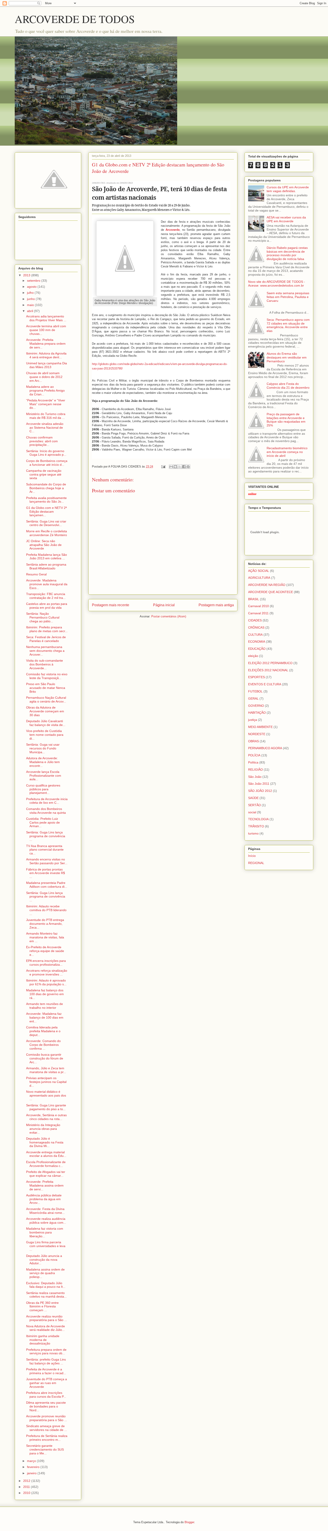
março (32, 1461)
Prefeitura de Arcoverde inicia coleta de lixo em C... (47, 801)
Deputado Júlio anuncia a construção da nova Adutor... (44, 1259)
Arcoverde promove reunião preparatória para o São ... (46, 1418)
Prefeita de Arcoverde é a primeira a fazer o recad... (46, 1371)
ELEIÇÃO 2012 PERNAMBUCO (270, 663)
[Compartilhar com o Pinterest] (188, 466)
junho (31, 299)
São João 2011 (258, 783)
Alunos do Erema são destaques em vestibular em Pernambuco (287, 357)
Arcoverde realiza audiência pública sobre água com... (46, 1220)
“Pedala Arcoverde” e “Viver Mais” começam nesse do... (45, 404)
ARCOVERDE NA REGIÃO (266, 585)
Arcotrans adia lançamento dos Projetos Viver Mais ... (46, 318)
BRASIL (253, 599)
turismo (253, 833)
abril (30, 311)
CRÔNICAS (256, 627)
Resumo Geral (36, 574)
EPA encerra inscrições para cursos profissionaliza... (46, 962)
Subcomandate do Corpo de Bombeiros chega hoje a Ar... (46, 488)
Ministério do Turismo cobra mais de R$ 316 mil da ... (45, 415)
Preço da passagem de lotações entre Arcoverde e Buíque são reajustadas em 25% (286, 419)
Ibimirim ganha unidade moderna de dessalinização (42, 1339)
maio (31, 305)
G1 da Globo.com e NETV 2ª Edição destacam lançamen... (46, 511)
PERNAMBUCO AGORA (265, 748)
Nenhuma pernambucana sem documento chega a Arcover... (45, 650)
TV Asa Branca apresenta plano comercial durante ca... (45, 849)
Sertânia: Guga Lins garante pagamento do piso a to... (46, 1107)
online (252, 494)
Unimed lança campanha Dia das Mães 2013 (46, 365)
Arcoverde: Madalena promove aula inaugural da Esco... (46, 584)
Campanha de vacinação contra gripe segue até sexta (43, 474)
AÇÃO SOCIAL (258, 571)
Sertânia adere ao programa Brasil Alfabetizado (46, 566)
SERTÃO (254, 805)
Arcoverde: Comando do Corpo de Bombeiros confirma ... (43, 1044)
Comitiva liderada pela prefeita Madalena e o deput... (43, 1031)
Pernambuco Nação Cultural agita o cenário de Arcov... (46, 699)
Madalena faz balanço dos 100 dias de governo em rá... (45, 994)
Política (253, 762)
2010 (27, 1493)
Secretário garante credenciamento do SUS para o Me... (45, 1449)
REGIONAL (256, 863)
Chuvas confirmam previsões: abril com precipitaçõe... (42, 441)
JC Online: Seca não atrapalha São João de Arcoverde (44, 544)
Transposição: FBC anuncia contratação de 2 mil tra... (46, 596)
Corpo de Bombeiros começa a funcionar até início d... (46, 462)
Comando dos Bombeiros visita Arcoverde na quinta (46, 810)
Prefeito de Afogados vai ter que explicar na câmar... (45, 1173)
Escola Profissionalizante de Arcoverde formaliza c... (46, 1164)
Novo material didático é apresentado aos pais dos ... (46, 1095)
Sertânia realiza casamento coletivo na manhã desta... (46, 1294)
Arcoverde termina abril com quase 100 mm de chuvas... (46, 330)
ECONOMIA (256, 641)
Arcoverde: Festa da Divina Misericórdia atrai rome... (45, 1210)
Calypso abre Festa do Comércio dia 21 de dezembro (288, 385)
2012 (27, 1481)
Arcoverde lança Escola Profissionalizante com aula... (43, 775)
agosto (32, 286)
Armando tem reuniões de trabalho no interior (44, 1005)
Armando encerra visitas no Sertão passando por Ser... (46, 861)
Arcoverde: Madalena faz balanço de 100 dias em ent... (44, 1017)
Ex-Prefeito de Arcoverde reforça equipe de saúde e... (45, 950)
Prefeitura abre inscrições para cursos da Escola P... (46, 1394)
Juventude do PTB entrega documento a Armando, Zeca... (45, 923)
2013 (27, 275)
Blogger (189, 1522)
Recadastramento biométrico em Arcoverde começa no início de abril (287, 451)
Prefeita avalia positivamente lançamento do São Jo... (46, 499)
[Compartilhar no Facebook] (184, 466)
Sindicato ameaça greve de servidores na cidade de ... (46, 1428)
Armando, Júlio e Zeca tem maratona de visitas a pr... (46, 1070)
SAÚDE (253, 798)
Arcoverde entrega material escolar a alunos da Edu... (46, 1154)
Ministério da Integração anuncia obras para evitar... (43, 1128)
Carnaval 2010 (258, 606)
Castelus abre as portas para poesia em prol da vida (46, 605)
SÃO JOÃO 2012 (260, 791)
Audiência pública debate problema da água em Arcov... (44, 1199)
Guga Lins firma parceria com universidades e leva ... (45, 1246)
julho (31, 292)
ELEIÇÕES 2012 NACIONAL (268, 670)
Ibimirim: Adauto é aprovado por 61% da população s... (46, 982)
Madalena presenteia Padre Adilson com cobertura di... (46, 884)
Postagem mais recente (110, 605)
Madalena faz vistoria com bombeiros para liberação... (44, 1232)
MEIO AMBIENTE (260, 727)
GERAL (253, 698)
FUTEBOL (255, 691)
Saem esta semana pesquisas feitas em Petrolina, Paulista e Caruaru (288, 296)
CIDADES (255, 620)
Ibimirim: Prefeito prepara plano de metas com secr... (47, 629)
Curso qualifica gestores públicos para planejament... (43, 789)
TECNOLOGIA (258, 819)
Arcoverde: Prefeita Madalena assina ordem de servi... (45, 1185)
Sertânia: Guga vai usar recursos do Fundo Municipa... (43, 748)
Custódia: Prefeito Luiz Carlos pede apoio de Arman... (43, 822)
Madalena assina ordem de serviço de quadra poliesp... (45, 1273)
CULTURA (255, 634)
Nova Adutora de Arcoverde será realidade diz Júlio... (45, 1328)
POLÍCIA (254, 755)
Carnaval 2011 (258, 613)
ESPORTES (256, 677)
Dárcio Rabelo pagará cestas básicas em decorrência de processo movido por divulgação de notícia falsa (287, 253)
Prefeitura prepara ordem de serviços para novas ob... (46, 1351)
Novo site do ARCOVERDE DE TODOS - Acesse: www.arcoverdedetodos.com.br (276, 283)
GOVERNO (256, 705)
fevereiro (33, 1467)
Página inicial (164, 605)
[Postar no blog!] (175, 466)
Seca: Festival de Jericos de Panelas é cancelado (46, 639)
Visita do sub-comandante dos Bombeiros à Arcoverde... (44, 664)
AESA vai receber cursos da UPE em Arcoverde (286, 219)
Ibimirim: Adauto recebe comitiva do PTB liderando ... (46, 910)
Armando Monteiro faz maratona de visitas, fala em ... (45, 937)
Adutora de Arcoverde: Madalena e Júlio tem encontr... (43, 762)
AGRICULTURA (259, 577)
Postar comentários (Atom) (168, 616)
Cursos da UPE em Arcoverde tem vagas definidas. (288, 189)
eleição (253, 656)
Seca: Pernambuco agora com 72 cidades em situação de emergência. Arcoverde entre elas (288, 325)
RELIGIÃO (255, 769)
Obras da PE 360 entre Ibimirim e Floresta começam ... (42, 1306)
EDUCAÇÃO (257, 648)
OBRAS (253, 741)
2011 (27, 1487)
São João (255, 776)
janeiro (32, 1473)
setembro (34, 280)
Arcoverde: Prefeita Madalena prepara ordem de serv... (46, 343)
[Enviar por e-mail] (171, 466)
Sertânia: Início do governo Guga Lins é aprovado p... (46, 453)
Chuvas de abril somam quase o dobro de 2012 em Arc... (44, 376)
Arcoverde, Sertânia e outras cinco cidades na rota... (46, 1117)
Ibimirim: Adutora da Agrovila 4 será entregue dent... (46, 355)
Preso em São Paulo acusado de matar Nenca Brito (45, 687)
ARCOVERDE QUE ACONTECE (270, 592)
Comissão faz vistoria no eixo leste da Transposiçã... (46, 676)
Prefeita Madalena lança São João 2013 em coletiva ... (46, 556)
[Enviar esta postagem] (163, 466)
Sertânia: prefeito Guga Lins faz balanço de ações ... (46, 1361)
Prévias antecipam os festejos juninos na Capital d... (46, 1081)
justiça (252, 719)
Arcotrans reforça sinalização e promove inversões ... (46, 972)
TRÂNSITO (256, 826)
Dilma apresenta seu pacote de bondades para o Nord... (46, 1406)
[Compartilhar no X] (179, 466)
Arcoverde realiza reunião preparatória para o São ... (46, 1318)
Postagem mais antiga (216, 605)
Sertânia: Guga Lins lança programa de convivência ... (45, 836)
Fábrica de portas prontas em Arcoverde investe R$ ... (45, 873)
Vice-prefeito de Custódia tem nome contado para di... (44, 734)
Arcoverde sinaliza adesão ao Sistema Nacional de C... (44, 427)
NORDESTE (256, 734)
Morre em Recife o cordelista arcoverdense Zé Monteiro (46, 533)
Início (252, 856)
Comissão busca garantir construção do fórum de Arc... (44, 1058)
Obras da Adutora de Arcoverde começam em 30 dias (45, 711)
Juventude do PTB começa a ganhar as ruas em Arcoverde (46, 1382)
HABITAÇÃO (257, 712)
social (252, 812)
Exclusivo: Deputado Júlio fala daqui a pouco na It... (45, 1285)
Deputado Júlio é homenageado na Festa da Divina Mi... (44, 1142)
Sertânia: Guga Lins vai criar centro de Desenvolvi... (46, 523)
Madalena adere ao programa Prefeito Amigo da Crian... (45, 390)
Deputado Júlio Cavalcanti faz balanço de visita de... (45, 723)
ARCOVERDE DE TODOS (75, 19)
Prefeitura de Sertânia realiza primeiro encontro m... (46, 1437)
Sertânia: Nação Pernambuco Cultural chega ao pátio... (42, 617)
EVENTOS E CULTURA (264, 684)
